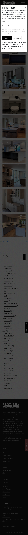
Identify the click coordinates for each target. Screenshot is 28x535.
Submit (7, 38)
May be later (17, 38)
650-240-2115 (18, 46)
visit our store (7, 48)
